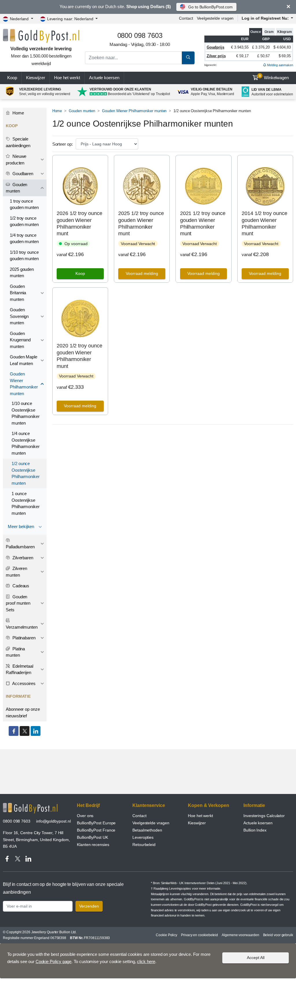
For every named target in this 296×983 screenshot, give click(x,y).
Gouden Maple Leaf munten (23, 360)
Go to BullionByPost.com (210, 7)
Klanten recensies (93, 844)
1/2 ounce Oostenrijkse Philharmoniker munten (26, 473)
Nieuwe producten (16, 159)
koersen (104, 77)
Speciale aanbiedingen (18, 142)
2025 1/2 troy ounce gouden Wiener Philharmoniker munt (141, 223)
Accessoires (23, 683)
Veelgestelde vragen (215, 18)
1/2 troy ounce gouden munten (24, 221)
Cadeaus (20, 585)
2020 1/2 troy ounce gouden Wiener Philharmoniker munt (79, 356)
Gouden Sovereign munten (19, 316)
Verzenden (89, 906)
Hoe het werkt (67, 77)
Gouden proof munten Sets (18, 603)
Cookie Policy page (54, 961)
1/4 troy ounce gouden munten (24, 238)
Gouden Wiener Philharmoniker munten (134, 111)
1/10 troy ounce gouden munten (24, 255)
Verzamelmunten (22, 627)
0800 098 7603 (16, 821)
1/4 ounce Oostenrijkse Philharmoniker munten (26, 443)
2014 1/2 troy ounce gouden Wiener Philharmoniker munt (264, 223)
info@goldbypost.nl (53, 821)
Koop (12, 77)
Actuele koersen (258, 823)
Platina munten (15, 652)
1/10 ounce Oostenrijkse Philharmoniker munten (26, 413)
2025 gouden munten (22, 272)
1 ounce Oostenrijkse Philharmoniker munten (26, 503)
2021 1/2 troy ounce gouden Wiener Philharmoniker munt (202, 223)
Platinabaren (23, 637)
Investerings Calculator (264, 815)
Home (57, 111)
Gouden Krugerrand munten (20, 340)
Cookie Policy (166, 935)
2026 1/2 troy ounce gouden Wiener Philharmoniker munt (79, 223)
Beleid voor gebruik (278, 935)
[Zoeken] (188, 57)
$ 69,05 (285, 56)
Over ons (85, 815)
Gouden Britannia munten (18, 293)
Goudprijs (215, 47)
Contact (186, 18)
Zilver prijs (216, 56)
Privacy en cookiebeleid (199, 935)
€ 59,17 (242, 56)
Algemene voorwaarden (240, 935)
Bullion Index (255, 830)
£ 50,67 (263, 56)
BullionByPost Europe (96, 823)
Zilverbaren (22, 557)
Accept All (255, 957)
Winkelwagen (274, 77)
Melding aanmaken (279, 65)
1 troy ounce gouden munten (24, 204)
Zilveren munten (16, 571)
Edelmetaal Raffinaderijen (19, 669)
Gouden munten (82, 111)
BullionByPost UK (92, 837)
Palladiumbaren (20, 546)
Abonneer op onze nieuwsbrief (23, 712)
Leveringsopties (180, 888)
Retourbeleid (144, 844)
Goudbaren (22, 173)
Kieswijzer (35, 77)
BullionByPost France (96, 830)
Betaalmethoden (147, 830)
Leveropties (142, 837)
